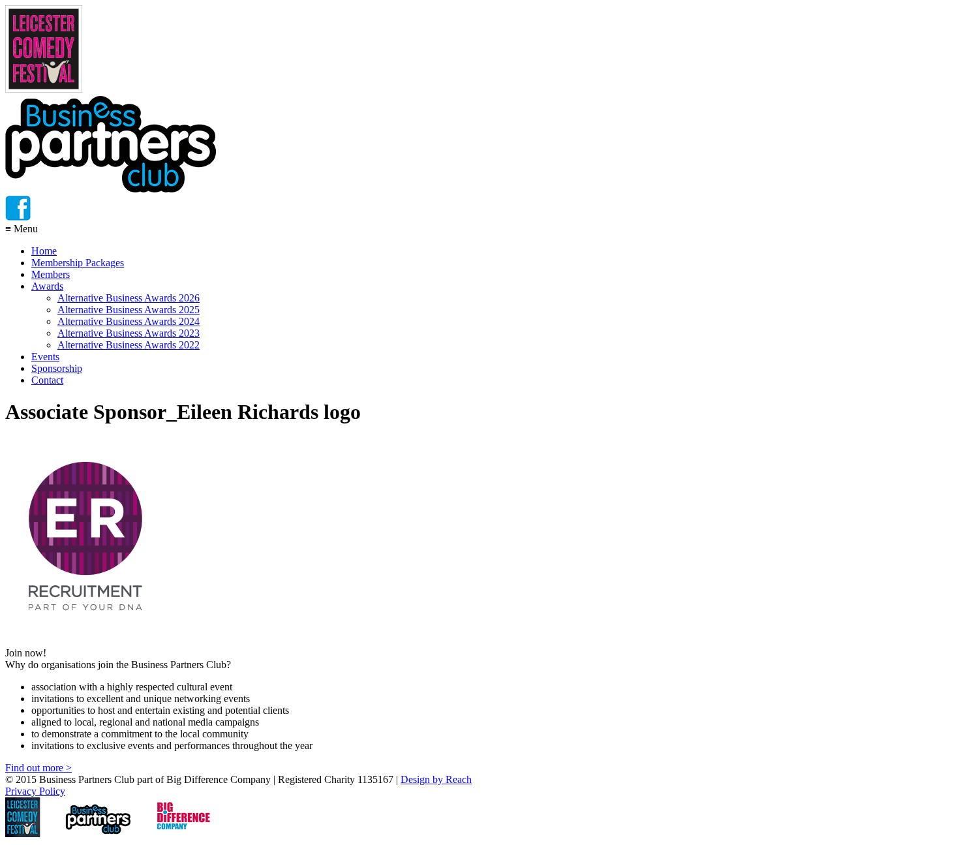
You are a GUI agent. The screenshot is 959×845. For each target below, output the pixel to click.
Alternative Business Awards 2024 (128, 321)
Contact (47, 380)
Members (50, 274)
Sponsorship (56, 368)
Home (44, 250)
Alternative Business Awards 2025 (128, 309)
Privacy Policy (35, 791)
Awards (47, 286)
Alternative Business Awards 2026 (128, 297)
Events (45, 356)
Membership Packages (77, 262)
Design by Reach (436, 779)
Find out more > (38, 767)
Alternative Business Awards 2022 (128, 344)
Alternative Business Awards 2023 (128, 333)
